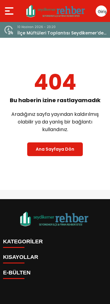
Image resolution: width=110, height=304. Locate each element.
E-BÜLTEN (17, 273)
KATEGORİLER (23, 241)
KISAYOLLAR (20, 257)
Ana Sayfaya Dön (55, 149)
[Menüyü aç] (10, 11)
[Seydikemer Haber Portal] (56, 11)
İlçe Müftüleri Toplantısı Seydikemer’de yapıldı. (60, 33)
